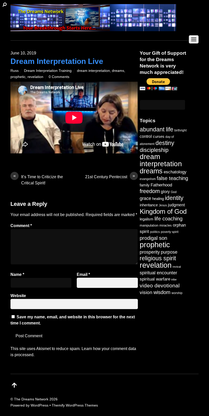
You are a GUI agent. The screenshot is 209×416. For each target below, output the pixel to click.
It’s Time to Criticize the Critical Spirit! (38, 179)
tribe (174, 279)
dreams (118, 71)
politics (155, 231)
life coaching (168, 218)
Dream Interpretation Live (56, 61)
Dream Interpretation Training (48, 71)
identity (174, 198)
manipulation (149, 225)
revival (177, 266)
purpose (169, 252)
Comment (21, 225)
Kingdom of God (163, 211)
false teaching (172, 178)
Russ (14, 71)
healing (158, 198)
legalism (146, 219)
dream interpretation (93, 71)
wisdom (162, 292)
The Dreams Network (31, 399)
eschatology (175, 172)
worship (177, 293)
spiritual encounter (158, 272)
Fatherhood (161, 185)
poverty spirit (169, 231)
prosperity (150, 252)
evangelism (148, 179)
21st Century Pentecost (110, 176)
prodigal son (153, 238)
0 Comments (59, 77)
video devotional (160, 285)
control (146, 136)
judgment (176, 205)
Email (83, 274)
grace (145, 198)
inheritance (149, 205)
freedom (150, 191)
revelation (35, 77)
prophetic (17, 77)
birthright (180, 130)
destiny (164, 143)
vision (146, 292)
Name (17, 274)
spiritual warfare (155, 279)
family (145, 185)
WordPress (39, 405)
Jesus (163, 205)
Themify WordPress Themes (75, 405)
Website (18, 296)
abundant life (156, 129)
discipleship (154, 150)
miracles (165, 225)
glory (165, 191)
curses (158, 136)
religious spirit (158, 258)
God (174, 192)
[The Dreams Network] (93, 28)
